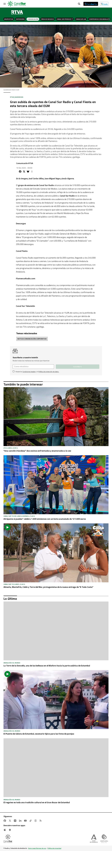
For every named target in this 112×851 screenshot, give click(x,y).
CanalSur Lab (81, 19)
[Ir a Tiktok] (31, 820)
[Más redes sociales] (32, 171)
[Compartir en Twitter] (24, 171)
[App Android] (10, 830)
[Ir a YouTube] (26, 820)
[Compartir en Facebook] (20, 171)
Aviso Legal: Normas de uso (37, 848)
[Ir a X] (10, 820)
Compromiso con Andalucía (99, 19)
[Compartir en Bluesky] (28, 171)
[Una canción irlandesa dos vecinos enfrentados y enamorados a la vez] (56, 416)
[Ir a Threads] (36, 820)
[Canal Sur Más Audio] (104, 4)
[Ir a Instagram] (15, 820)
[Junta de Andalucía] (93, 838)
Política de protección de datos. (48, 371)
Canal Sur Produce (64, 19)
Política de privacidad (54, 848)
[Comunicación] (17, 12)
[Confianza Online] (104, 838)
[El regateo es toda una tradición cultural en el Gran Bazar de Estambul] (56, 768)
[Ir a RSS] (41, 820)
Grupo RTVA (8, 19)
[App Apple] (5, 830)
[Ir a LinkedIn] (20, 820)
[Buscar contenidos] (79, 4)
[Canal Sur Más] (90, 4)
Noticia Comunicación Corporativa (32, 339)
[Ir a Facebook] (5, 820)
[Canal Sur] (17, 4)
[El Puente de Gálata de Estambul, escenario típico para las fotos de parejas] (56, 699)
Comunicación (32, 19)
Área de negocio (47, 19)
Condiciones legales (29, 371)
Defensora (20, 19)
